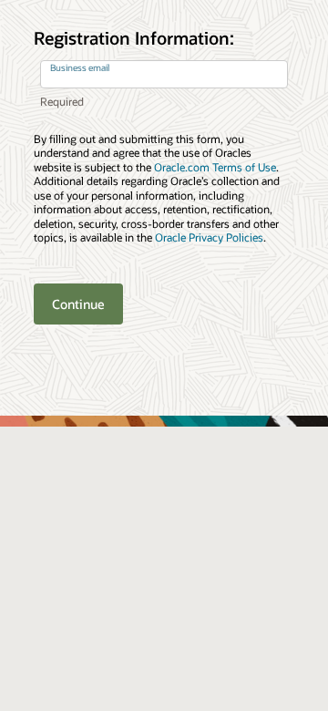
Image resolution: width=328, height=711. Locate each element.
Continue (78, 304)
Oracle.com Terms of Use (215, 167)
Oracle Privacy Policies (209, 237)
